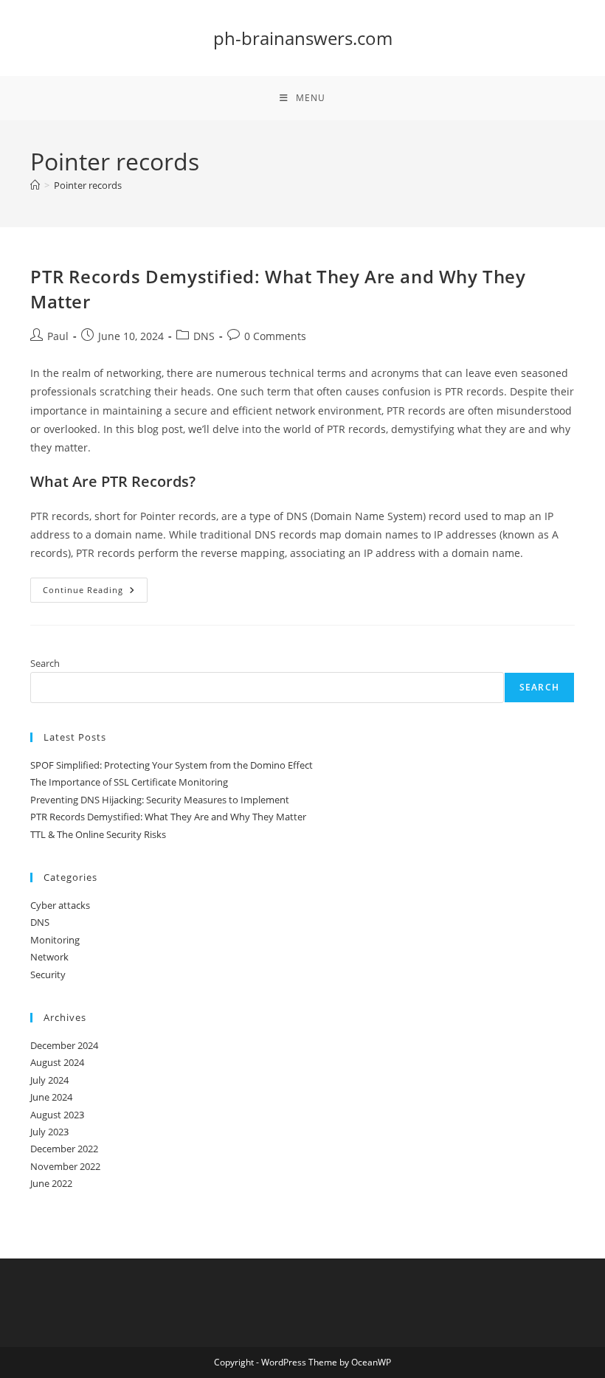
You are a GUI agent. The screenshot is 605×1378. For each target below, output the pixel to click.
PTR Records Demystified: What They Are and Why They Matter (168, 816)
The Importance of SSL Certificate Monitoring (129, 782)
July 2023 (49, 1131)
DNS (204, 336)
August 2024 (57, 1062)
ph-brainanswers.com (303, 38)
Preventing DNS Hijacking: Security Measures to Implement (159, 799)
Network (49, 956)
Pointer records (88, 185)
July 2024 (49, 1080)
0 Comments (275, 336)
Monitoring (55, 939)
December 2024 (64, 1045)
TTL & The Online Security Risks (98, 834)
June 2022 (51, 1183)
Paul (58, 336)
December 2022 (64, 1148)
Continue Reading (95, 593)
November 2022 (65, 1166)
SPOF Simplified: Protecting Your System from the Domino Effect (171, 765)
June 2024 (51, 1097)
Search (45, 663)
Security (48, 974)
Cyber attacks (60, 905)
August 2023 (57, 1114)
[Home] (35, 185)
